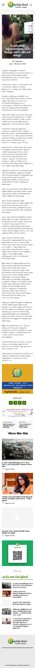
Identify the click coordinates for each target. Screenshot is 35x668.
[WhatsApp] (24, 403)
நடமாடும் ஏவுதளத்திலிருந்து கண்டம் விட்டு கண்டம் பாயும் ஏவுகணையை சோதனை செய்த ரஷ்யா (17, 464)
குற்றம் (18, 42)
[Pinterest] (20, 403)
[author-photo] (3, 469)
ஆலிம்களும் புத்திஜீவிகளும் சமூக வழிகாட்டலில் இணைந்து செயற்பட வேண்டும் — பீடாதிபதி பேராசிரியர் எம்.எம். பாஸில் (22, 612)
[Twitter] (15, 403)
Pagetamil (18, 61)
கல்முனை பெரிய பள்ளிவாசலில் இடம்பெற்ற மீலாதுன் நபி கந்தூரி (15, 532)
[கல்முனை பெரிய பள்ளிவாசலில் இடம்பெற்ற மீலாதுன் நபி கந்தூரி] (17, 518)
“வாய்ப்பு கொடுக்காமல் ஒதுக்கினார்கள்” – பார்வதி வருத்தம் (25, 425)
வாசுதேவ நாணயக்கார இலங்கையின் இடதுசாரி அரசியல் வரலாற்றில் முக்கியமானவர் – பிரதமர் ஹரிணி (17, 498)
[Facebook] (11, 403)
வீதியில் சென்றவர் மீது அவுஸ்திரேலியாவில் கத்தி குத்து (9, 425)
